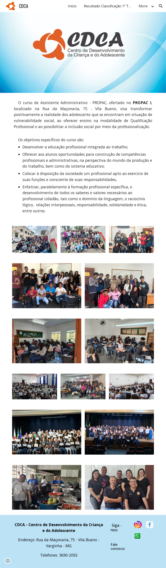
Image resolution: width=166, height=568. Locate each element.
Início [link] (72, 6)
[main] (83, 157)
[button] (161, 6)
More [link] (143, 6)
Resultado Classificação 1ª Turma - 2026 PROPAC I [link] (109, 6)
